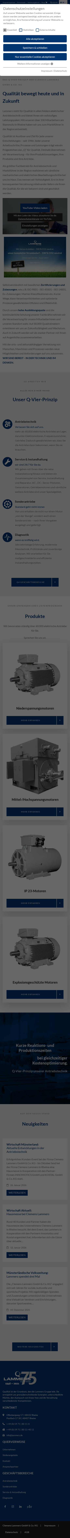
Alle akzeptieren (35, 38)
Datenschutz (60, 70)
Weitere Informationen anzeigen (33, 63)
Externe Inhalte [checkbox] (47, 29)
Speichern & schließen (35, 47)
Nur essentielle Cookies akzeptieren (35, 56)
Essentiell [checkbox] (12, 29)
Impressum (46, 70)
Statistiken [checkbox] (28, 29)
